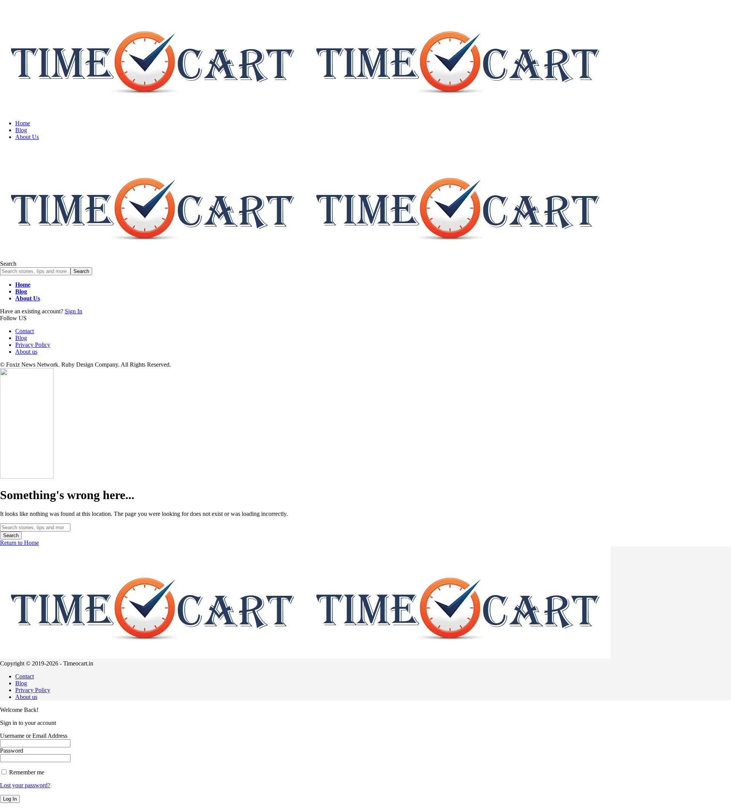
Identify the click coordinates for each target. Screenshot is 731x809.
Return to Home (19, 542)
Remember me (26, 772)
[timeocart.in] (305, 110)
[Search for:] (35, 527)
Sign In (73, 311)
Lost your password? (25, 785)
